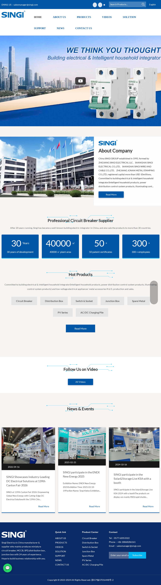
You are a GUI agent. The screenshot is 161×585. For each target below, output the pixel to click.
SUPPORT (60, 555)
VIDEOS (59, 547)
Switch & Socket (90, 547)
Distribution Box (90, 542)
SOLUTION (60, 551)
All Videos (80, 382)
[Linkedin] (100, 5)
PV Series (86, 560)
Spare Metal (88, 555)
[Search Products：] (143, 4)
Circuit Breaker (89, 538)
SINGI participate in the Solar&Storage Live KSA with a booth (132, 478)
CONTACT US (62, 564)
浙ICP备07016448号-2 (102, 580)
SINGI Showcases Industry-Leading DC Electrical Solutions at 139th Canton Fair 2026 (28, 481)
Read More (111, 194)
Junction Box (88, 551)
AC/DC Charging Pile (92, 564)
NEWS (58, 560)
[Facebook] (95, 5)
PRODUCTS (61, 542)
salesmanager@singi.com (26, 4)
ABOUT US (60, 538)
